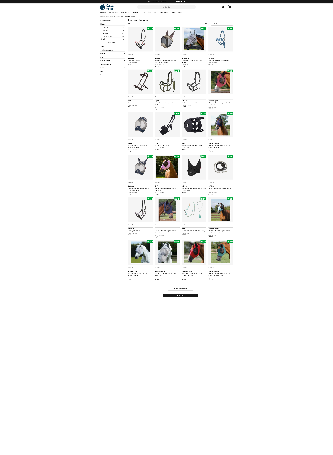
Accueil (102, 16)
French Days (109, 16)
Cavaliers (135, 12)
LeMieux (131, 58)
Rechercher (167, 7)
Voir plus (180, 295)
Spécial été (103, 12)
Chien (155, 12)
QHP (129, 101)
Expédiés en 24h (164, 12)
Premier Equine (213, 101)
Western (142, 12)
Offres (174, 12)
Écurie (149, 12)
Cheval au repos (113, 12)
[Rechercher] (139, 7)
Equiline (157, 101)
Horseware (185, 58)
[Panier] (230, 7)
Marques (180, 12)
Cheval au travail (125, 12)
